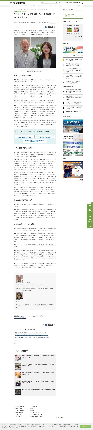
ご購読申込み (77, 2)
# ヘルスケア (14, 6)
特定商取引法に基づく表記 (36, 416)
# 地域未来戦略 (41, 6)
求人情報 (32, 408)
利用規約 (32, 410)
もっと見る (78, 36)
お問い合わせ (18, 416)
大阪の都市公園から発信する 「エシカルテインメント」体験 (30, 332)
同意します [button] (85, 426)
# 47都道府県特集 (23, 6)
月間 (82, 55)
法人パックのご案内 (20, 410)
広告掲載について (34, 406)
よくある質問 (18, 414)
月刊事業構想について (20, 406)
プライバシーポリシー (35, 412)
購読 (62, 417)
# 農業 (78, 6)
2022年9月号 (20, 9)
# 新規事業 (32, 6)
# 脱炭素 (51, 6)
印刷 (50, 26)
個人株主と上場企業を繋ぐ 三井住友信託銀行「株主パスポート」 (31, 335)
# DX (60, 6)
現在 (74, 55)
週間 (78, 55)
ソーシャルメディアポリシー (37, 414)
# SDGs (69, 6)
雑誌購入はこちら (19, 412)
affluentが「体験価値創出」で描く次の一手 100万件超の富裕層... (32, 337)
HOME (15, 9)
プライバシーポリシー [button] (14, 427)
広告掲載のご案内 (68, 2)
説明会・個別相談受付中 (20, 318)
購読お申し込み (19, 408)
